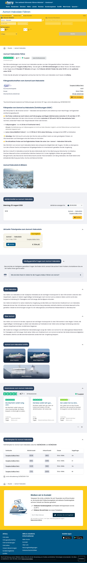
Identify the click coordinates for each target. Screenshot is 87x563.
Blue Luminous (26, 376)
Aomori (70, 211)
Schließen (81, 558)
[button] (75, 6)
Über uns (25, 545)
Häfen (29, 6)
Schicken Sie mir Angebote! (65, 515)
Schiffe (59, 6)
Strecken (23, 6)
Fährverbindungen (9, 543)
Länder (34, 6)
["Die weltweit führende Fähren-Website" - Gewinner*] (9, 3)
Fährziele (6, 537)
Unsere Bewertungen (10, 548)
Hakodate (78, 211)
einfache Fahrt (17, 15)
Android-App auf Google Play (78, 537)
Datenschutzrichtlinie (36, 520)
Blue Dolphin (14, 360)
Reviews (41, 6)
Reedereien (15, 6)
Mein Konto (66, 6)
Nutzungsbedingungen (29, 548)
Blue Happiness (38, 360)
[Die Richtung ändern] (43, 20)
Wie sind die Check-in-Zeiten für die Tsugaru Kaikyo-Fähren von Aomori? (35, 275)
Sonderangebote (50, 6)
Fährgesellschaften (9, 540)
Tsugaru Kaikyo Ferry (77, 85)
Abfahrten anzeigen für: (57, 205)
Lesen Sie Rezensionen (39, 58)
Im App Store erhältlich (67, 537)
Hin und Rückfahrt (6, 15)
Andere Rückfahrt (27, 15)
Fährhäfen (6, 545)
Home (8, 6)
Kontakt (25, 542)
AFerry (5, 534)
